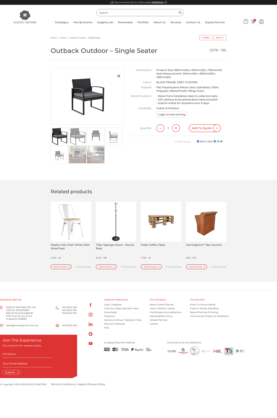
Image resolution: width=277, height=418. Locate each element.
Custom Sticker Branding (204, 308)
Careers (154, 323)
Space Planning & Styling (204, 312)
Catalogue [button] (61, 22)
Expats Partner (215, 22)
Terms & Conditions (63, 384)
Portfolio (143, 22)
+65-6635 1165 (69, 310)
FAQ (106, 327)
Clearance (109, 316)
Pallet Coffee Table (153, 244)
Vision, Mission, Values (162, 308)
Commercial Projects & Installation (209, 316)
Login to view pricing (171, 114)
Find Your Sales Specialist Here (121, 308)
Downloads (125, 22)
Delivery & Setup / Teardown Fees (122, 320)
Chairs (63, 38)
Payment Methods (114, 323)
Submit (10, 372)
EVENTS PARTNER (36, 384)
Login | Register (113, 304)
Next (219, 37)
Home (54, 38)
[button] (119, 76)
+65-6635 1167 (69, 313)
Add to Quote (60, 266)
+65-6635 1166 (69, 307)
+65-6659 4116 (69, 325)
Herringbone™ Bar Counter (204, 244)
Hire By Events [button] (82, 22)
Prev (207, 37)
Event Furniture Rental (202, 304)
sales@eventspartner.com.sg (22, 325)
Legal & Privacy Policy (91, 384)
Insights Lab (105, 22)
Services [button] (175, 22)
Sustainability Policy (161, 316)
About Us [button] (159, 22)
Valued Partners (159, 320)
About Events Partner (162, 304)
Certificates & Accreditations (166, 312)
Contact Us (193, 22)
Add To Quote (202, 128)
